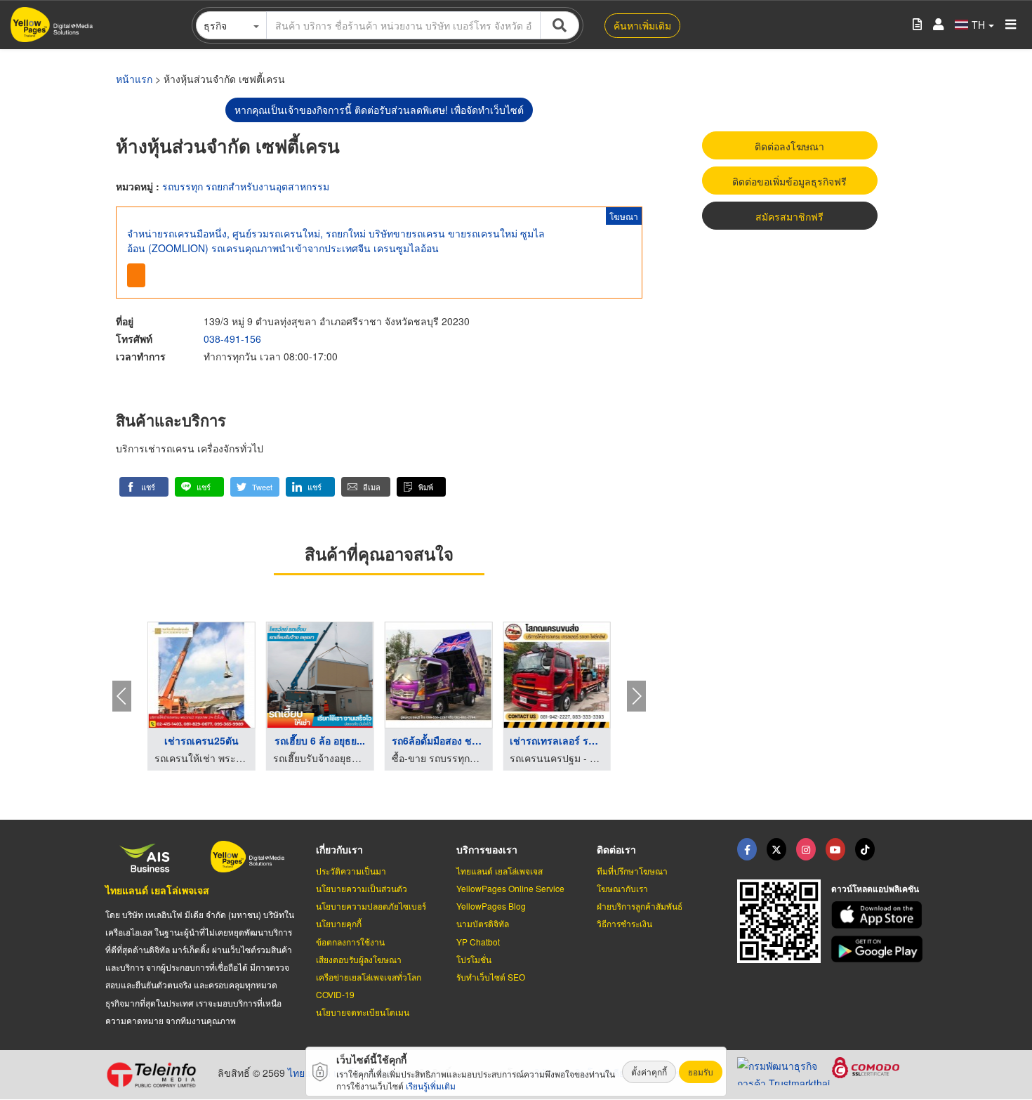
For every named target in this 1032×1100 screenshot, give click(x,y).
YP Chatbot (478, 942)
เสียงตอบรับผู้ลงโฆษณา (359, 959)
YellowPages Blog (491, 906)
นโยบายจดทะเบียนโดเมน (362, 1012)
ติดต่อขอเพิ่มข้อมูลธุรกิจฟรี (789, 181)
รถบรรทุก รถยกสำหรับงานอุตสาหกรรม (245, 186)
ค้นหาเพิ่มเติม (642, 25)
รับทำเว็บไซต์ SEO (490, 977)
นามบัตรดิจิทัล (482, 923)
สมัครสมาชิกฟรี (789, 216)
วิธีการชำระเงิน (624, 923)
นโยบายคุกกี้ (339, 923)
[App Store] (879, 915)
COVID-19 (335, 994)
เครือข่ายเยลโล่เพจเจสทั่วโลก (368, 977)
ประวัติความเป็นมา (351, 871)
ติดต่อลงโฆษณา (789, 146)
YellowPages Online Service (510, 888)
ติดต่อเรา (616, 849)
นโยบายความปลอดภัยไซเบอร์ (371, 906)
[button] (143, 487)
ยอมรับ (700, 1072)
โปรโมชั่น (473, 959)
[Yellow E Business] (747, 849)
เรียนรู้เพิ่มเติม (431, 1086)
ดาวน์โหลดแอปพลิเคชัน (875, 888)
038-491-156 (232, 339)
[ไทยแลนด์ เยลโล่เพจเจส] (776, 849)
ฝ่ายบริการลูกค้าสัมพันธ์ (639, 906)
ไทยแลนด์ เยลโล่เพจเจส (157, 890)
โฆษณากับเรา (622, 888)
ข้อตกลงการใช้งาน (350, 942)
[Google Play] (879, 949)
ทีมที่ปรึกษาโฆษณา (632, 871)
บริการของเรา (486, 849)
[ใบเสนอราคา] (917, 25)
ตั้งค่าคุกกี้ (649, 1072)
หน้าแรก (134, 79)
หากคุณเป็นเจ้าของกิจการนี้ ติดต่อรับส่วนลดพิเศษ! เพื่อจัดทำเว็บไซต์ (379, 110)
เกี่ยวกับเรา (339, 849)
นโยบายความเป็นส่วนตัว (361, 888)
